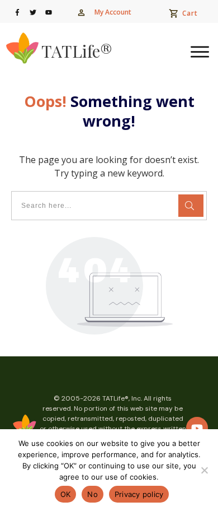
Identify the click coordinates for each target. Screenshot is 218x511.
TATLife (76, 51)
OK (65, 494)
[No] (204, 470)
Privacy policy (139, 494)
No (92, 494)
